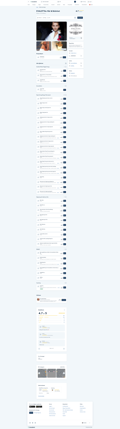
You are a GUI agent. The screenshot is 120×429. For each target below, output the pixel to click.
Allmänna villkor (82, 411)
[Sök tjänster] (66, 63)
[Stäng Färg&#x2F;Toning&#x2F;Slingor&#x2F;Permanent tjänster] (66, 95)
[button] (51, 57)
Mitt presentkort (52, 411)
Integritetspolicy (83, 408)
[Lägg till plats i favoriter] (75, 18)
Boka (64, 70)
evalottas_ (72, 65)
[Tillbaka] (28, 1)
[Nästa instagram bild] (64, 373)
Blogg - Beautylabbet (66, 408)
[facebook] (35, 423)
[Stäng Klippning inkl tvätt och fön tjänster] (66, 197)
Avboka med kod (52, 415)
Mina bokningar (52, 408)
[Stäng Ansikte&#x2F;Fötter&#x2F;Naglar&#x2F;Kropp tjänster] (66, 67)
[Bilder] (75, 29)
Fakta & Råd (65, 411)
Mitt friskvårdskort (52, 413)
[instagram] (30, 423)
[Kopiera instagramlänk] (81, 65)
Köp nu (64, 57)
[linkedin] (32, 423)
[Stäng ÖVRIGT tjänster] (66, 249)
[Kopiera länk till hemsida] (81, 63)
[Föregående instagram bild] (39, 373)
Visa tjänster (80, 17)
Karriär (64, 413)
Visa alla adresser (41, 396)
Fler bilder (63, 49)
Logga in (50, 406)
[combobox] (48, 1)
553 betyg (80, 11)
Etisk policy (82, 406)
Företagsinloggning (37, 412)
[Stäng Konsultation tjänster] (66, 86)
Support (64, 415)
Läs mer (58, 163)
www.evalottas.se (74, 63)
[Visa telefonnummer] (81, 55)
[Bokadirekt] (33, 1)
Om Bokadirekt (65, 406)
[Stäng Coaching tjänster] (66, 283)
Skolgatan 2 (73, 73)
